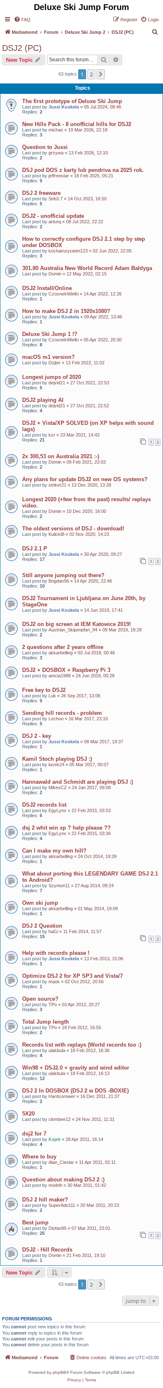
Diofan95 (57, 1228)
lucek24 (56, 764)
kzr (51, 434)
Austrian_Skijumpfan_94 (72, 629)
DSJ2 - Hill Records (47, 1250)
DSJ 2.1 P (34, 548)
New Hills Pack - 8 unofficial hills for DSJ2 (76, 124)
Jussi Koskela (63, 106)
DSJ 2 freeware (41, 193)
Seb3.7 (55, 198)
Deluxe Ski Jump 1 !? (49, 334)
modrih (55, 1185)
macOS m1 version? (48, 357)
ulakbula (56, 1050)
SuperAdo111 (61, 1205)
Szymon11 (59, 885)
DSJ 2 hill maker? (45, 1199)
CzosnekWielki (63, 293)
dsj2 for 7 (34, 1134)
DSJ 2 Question (42, 926)
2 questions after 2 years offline (62, 647)
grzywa (56, 152)
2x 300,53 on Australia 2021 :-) (60, 456)
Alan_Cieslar (61, 1162)
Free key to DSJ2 (44, 690)
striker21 (57, 484)
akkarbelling (60, 652)
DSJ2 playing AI (43, 400)
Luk (52, 695)
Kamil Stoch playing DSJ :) (57, 759)
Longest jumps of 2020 (51, 377)
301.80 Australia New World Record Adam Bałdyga (87, 268)
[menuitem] (22, 20)
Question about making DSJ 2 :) (63, 1179)
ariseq (54, 221)
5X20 (28, 1113)
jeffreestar (58, 175)
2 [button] (91, 74)
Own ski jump (40, 903)
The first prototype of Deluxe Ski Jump (72, 101)
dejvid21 (56, 382)
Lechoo (56, 718)
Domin (54, 273)
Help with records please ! (55, 953)
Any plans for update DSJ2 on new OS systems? (85, 479)
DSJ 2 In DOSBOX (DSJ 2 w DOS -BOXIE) (75, 1091)
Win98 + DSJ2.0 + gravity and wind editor (75, 1068)
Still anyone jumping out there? (63, 575)
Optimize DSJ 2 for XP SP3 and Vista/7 (72, 976)
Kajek (54, 1139)
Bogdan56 (58, 580)
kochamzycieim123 (68, 250)
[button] (101, 74)
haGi (53, 931)
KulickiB (56, 534)
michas (55, 129)
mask (54, 981)
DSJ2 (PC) (22, 48)
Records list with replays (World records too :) (81, 1045)
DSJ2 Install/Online (47, 288)
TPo (52, 1004)
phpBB (59, 1372)
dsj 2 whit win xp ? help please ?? (66, 828)
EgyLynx (57, 810)
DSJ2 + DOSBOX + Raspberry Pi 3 (66, 670)
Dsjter (54, 362)
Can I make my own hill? (54, 851)
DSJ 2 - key (36, 736)
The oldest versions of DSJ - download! (73, 528)
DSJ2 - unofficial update (53, 216)
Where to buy (39, 1156)
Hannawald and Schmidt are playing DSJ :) (77, 782)
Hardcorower (61, 1096)
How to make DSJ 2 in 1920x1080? (66, 311)
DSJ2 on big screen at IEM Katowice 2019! (76, 624)
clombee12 (59, 1119)
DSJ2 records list (44, 805)
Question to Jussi (45, 147)
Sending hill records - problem (62, 713)
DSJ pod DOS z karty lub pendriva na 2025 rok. (83, 170)
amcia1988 (59, 675)
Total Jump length (45, 1022)
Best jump (35, 1222)
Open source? (40, 999)
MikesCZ (57, 787)
